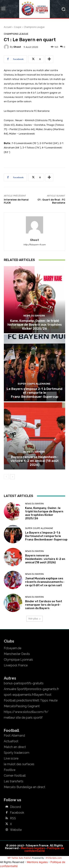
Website (16, 829)
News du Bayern (34, 315)
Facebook (17, 812)
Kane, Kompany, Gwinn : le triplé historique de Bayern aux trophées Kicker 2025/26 (34, 324)
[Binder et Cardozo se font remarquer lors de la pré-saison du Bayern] (13, 603)
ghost (17, 47)
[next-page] (12, 476)
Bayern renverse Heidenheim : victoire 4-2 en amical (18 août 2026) (35, 461)
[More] (49, 59)
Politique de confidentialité (44, 849)
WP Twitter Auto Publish (19, 858)
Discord (15, 806)
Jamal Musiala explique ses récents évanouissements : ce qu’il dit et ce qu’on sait (44, 582)
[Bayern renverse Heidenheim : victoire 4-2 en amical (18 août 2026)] (34, 435)
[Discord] (7, 807)
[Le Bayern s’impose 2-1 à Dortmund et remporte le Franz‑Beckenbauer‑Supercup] (34, 367)
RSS (13, 818)
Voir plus (33, 618)
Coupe (17, 27)
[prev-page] (6, 476)
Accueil (8, 27)
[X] (7, 824)
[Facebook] (7, 813)
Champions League (34, 27)
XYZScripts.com (54, 858)
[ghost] (7, 46)
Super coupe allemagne (34, 383)
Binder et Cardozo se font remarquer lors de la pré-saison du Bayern (43, 605)
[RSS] (7, 818)
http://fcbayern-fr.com (34, 245)
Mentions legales (33, 848)
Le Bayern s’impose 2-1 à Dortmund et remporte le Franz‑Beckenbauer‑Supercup (34, 393)
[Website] (7, 830)
